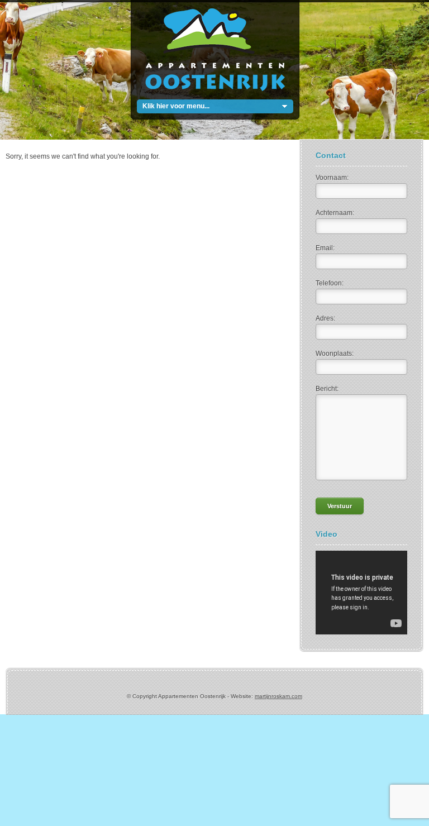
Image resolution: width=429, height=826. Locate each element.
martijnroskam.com (278, 696)
